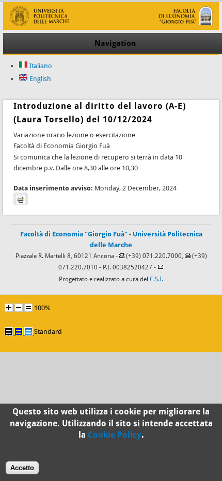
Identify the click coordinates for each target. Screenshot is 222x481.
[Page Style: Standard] (28, 331)
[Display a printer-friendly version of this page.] (20, 199)
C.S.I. (156, 279)
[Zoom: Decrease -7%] (18, 307)
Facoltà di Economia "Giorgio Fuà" (74, 234)
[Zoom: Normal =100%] (28, 307)
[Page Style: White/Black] (9, 331)
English (39, 79)
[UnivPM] (110, 27)
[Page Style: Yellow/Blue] (18, 331)
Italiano (40, 66)
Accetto (22, 468)
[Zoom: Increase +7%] (9, 307)
